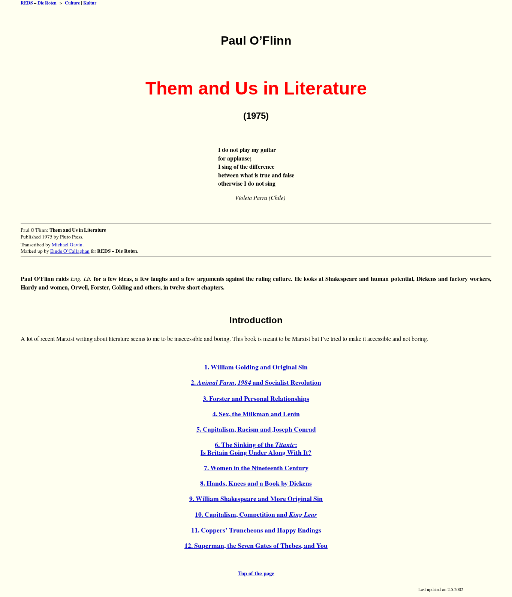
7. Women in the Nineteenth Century (256, 467)
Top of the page (256, 573)
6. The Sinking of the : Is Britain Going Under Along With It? (256, 449)
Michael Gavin (67, 244)
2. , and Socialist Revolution (256, 382)
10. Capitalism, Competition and (256, 514)
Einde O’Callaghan (70, 251)
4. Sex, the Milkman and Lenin (256, 413)
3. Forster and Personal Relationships (256, 398)
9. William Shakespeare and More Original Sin (256, 498)
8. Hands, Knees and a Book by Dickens (256, 483)
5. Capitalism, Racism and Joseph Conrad (256, 429)
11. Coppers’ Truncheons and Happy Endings (256, 530)
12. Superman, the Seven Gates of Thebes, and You (256, 545)
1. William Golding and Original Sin (256, 367)
